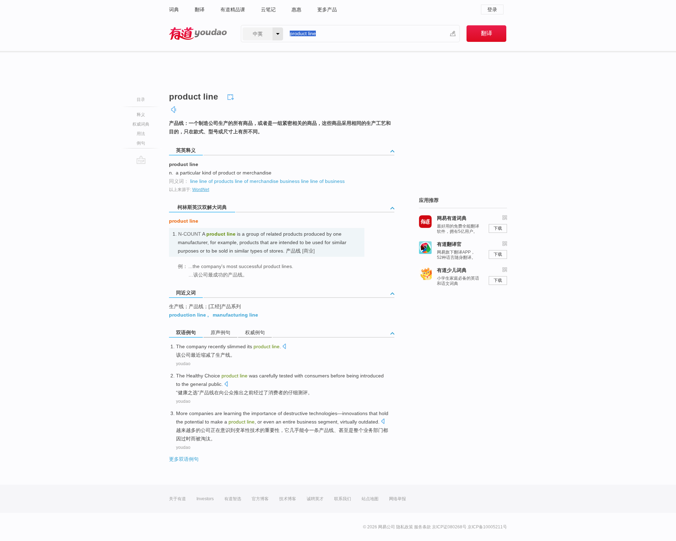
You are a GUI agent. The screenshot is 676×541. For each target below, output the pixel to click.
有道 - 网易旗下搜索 (198, 33)
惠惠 (296, 9)
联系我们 (342, 498)
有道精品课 (232, 9)
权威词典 (140, 124)
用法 (141, 133)
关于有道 (177, 498)
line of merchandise (256, 181)
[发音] (174, 109)
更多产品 (327, 9)
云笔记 (268, 9)
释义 (141, 114)
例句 (141, 143)
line (194, 181)
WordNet (200, 189)
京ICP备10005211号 (487, 526)
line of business (327, 181)
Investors (205, 498)
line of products (216, 181)
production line (187, 315)
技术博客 (287, 498)
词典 (174, 9)
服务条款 (422, 526)
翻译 (200, 9)
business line (294, 181)
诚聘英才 (315, 498)
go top (141, 159)
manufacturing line (235, 315)
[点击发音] (284, 347)
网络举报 (397, 498)
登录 (492, 9)
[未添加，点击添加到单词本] (231, 96)
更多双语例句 (184, 459)
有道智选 (232, 498)
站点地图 (370, 498)
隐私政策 (404, 526)
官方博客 (260, 498)
